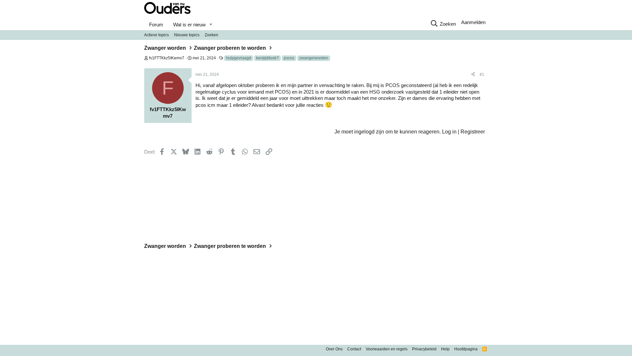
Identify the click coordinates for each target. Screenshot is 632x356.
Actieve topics (156, 35)
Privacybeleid (424, 349)
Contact (354, 349)
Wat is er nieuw (189, 24)
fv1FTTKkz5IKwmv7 (166, 58)
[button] (210, 25)
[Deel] (473, 74)
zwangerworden (313, 58)
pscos (289, 58)
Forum (156, 24)
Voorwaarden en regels (387, 349)
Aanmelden (473, 22)
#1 (482, 74)
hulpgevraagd (238, 58)
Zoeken (211, 35)
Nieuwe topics (186, 35)
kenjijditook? (267, 58)
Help (445, 349)
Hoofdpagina (466, 349)
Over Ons (334, 349)
